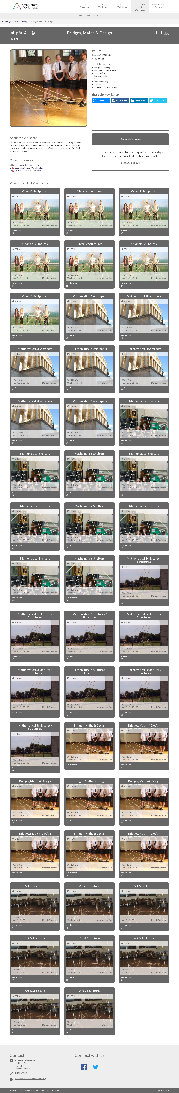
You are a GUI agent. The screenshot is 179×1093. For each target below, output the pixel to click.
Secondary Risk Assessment (27, 165)
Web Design (164, 1090)
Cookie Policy (49, 1090)
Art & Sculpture (35, 886)
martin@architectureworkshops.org (30, 1078)
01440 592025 (21, 1073)
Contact (97, 15)
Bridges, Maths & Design (89, 725)
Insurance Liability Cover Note (28, 170)
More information (49, 225)
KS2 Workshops (122, 5)
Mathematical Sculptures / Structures (144, 560)
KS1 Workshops (103, 5)
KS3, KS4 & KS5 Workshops (140, 7)
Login (57, 1090)
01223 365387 (133, 162)
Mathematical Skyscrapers (89, 296)
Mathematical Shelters (144, 401)
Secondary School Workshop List (29, 168)
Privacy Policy (39, 1090)
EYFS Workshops (85, 5)
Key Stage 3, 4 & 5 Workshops (15, 21)
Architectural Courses (158, 5)
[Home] (26, 6)
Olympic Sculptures (35, 191)
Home (80, 15)
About (88, 15)
